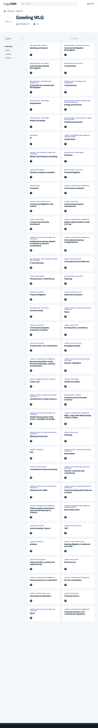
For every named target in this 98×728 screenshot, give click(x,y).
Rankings (11, 11)
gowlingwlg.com (24, 24)
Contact (8, 58)
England (19, 11)
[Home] (10, 4)
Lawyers (8, 54)
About (7, 50)
